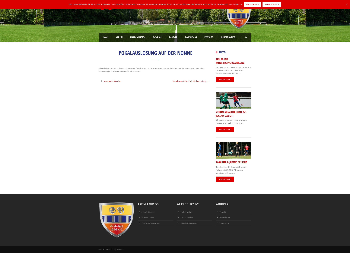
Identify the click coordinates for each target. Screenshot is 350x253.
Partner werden (148, 217)
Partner (173, 37)
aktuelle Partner (148, 212)
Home (105, 37)
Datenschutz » (272, 4)
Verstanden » (252, 4)
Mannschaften (137, 37)
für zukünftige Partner (150, 223)
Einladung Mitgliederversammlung (230, 61)
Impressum (224, 223)
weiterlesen (225, 79)
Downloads (191, 37)
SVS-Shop (157, 37)
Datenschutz (224, 217)
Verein (119, 37)
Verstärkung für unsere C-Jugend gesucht (231, 114)
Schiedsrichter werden (189, 223)
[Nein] (346, 4)
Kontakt (208, 37)
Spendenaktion (228, 37)
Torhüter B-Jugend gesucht (231, 162)
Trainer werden (186, 217)
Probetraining (186, 212)
